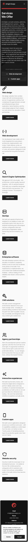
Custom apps (15, 79)
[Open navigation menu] (24, 4)
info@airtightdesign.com (14, 513)
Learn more (10, 117)
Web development (15, 74)
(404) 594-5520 (14, 518)
